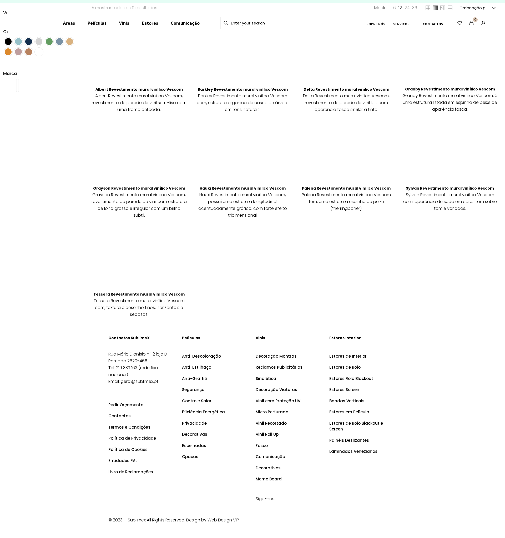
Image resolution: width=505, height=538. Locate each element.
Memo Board (269, 479)
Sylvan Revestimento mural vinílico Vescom (450, 188)
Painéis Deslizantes (349, 440)
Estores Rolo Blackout (351, 378)
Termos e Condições (129, 427)
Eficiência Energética (203, 412)
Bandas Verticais (347, 401)
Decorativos (268, 468)
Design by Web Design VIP (212, 520)
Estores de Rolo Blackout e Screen (356, 426)
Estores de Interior (348, 356)
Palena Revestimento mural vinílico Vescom (346, 188)
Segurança (193, 389)
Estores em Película (349, 412)
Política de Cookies (128, 449)
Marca (10, 73)
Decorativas (194, 434)
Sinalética (266, 378)
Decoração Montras (276, 356)
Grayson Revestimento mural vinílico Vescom (139, 188)
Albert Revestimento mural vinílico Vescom (139, 89)
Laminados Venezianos (353, 451)
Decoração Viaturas (276, 389)
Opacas (190, 456)
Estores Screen (344, 389)
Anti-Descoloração (201, 356)
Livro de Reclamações (130, 472)
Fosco (262, 445)
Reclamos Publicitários (279, 367)
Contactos (119, 416)
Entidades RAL (122, 460)
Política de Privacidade (132, 438)
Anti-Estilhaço (196, 367)
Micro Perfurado (272, 412)
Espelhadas (194, 445)
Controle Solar (196, 401)
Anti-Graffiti (194, 378)
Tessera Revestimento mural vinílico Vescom (139, 294)
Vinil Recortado (271, 423)
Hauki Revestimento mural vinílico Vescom (243, 188)
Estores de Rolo (345, 367)
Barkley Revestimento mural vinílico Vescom (243, 89)
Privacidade (194, 423)
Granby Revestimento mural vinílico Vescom (450, 89)
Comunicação (270, 456)
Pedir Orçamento (125, 405)
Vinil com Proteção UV (278, 401)
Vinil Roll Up (267, 434)
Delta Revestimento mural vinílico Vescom (346, 89)
